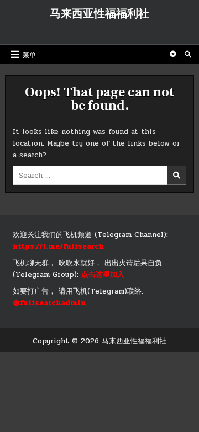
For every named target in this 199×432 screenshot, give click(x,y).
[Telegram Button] (173, 54)
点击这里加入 (102, 274)
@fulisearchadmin (49, 302)
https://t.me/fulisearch (58, 246)
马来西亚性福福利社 (99, 14)
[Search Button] (188, 54)
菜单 (29, 54)
